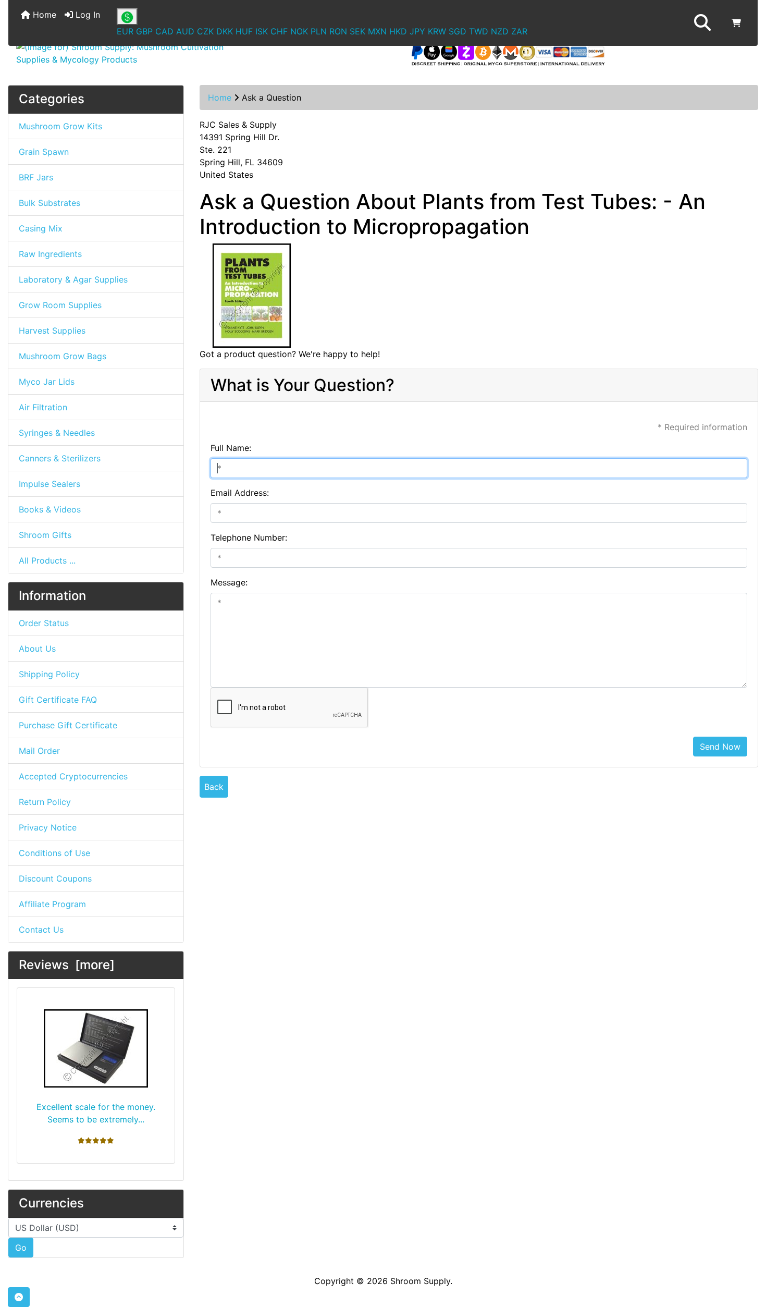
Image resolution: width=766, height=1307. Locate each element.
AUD (185, 31)
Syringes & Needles (57, 432)
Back (214, 786)
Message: (229, 582)
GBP (144, 31)
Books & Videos (50, 509)
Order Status (44, 623)
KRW (437, 31)
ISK (261, 31)
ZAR (519, 31)
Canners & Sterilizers (60, 458)
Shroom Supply (420, 1281)
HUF (244, 31)
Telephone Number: (249, 537)
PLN (319, 31)
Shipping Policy (49, 674)
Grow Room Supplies (60, 305)
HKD (398, 31)
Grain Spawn (44, 151)
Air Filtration (43, 407)
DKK (224, 31)
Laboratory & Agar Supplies (73, 279)
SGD (457, 31)
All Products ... (47, 560)
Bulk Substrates (49, 203)
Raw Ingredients (50, 254)
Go (21, 1247)
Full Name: (231, 448)
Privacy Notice (48, 827)
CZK (205, 31)
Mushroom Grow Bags (62, 356)
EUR (125, 31)
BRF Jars (36, 177)
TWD (478, 31)
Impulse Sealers (49, 484)
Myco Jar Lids (47, 381)
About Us (37, 648)
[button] (702, 23)
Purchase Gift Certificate (68, 725)
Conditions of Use (54, 853)
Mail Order (39, 751)
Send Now (720, 746)
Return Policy (45, 802)
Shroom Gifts (45, 535)
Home (43, 14)
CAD (164, 31)
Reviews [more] (67, 964)
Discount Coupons (55, 878)
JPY (417, 31)
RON (338, 31)
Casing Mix (41, 228)
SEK (357, 31)
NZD (500, 31)
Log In (86, 14)
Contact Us (41, 929)
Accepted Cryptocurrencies (73, 776)
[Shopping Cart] (736, 23)
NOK (299, 31)
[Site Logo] (133, 53)
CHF (279, 31)
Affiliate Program (52, 904)
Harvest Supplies (52, 330)
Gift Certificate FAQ (58, 699)
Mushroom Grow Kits (60, 126)
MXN (377, 31)
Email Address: (240, 492)
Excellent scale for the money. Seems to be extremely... (95, 1113)
